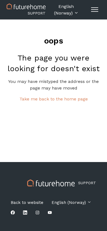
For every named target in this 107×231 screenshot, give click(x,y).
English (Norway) (64, 10)
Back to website (27, 202)
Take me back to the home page (53, 99)
